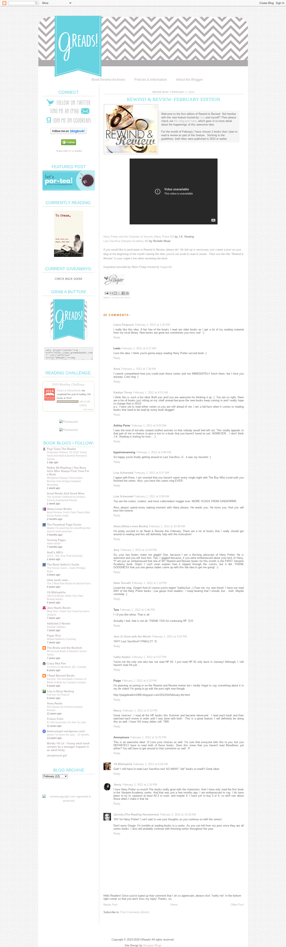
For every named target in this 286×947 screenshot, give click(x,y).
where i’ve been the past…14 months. (68, 734)
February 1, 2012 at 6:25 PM (139, 680)
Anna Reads (54, 703)
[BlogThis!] (115, 293)
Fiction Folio (55, 718)
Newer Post (110, 904)
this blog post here (185, 121)
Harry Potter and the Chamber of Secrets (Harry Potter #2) (138, 236)
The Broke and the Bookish (64, 647)
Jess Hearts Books (59, 607)
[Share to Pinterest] (127, 293)
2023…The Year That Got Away (64, 555)
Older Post (237, 904)
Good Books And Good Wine (65, 493)
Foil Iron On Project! (58, 694)
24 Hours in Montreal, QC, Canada (66, 666)
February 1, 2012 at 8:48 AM (154, 452)
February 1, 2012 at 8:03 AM (149, 425)
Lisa (202, 117)
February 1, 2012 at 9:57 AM (152, 472)
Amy (116, 550)
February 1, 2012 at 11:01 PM (148, 737)
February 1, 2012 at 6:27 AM (139, 348)
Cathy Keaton (122, 657)
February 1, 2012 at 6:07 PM (149, 657)
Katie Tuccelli (122, 583)
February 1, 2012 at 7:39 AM (138, 368)
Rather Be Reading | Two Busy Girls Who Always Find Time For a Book (68, 471)
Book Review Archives (108, 79)
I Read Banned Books (61, 675)
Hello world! (54, 543)
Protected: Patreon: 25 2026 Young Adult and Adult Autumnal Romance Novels (67, 456)
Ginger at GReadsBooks (69, 390)
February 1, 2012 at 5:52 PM (169, 636)
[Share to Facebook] (123, 293)
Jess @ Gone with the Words (132, 636)
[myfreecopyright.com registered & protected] (69, 800)
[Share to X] (119, 293)
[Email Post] (106, 293)
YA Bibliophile (122, 764)
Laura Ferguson (123, 324)
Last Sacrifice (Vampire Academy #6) (125, 241)
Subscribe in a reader (69, 150)
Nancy (117, 710)
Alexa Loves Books (59, 509)
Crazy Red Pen (56, 663)
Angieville (166, 267)
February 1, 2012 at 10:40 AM (167, 526)
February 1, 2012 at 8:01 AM (150, 392)
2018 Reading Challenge (68, 384)
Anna (116, 368)
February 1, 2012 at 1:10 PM (149, 583)
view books (88, 409)
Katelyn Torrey (122, 392)
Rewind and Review (121, 297)
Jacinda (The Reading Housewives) (136, 814)
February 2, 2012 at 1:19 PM (139, 784)
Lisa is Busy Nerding (60, 691)
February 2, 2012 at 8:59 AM (150, 764)
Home (174, 904)
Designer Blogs (152, 945)
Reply (116, 337)
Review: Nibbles (56, 627)
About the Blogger (189, 79)
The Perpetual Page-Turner (64, 524)
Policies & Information (150, 79)
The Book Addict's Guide (63, 564)
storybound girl (57, 755)
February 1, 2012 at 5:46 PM (137, 609)
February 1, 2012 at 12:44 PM (139, 550)
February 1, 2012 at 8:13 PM (140, 710)
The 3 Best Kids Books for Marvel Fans (69, 583)
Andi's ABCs (55, 552)
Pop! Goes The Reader (61, 448)
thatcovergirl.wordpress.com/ (66, 731)
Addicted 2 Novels (58, 623)
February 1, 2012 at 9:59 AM (152, 496)
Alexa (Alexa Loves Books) (130, 526)
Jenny (117, 784)
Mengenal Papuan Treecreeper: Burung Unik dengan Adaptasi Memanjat (65, 481)
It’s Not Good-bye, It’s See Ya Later (66, 722)
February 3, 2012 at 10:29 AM (178, 814)
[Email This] (111, 293)
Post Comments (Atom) (134, 912)
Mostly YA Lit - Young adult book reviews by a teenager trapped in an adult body (68, 747)
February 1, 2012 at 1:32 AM (152, 324)
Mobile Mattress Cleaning (61, 639)
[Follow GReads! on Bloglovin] (68, 133)
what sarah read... (58, 580)
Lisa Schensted (123, 472)
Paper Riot (54, 635)
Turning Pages (56, 540)
